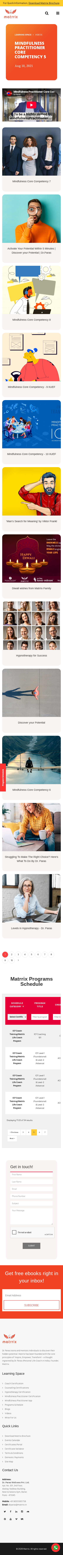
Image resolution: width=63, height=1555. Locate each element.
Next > (12, 1138)
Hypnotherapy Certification (17, 1392)
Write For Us (10, 1417)
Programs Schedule (13, 1405)
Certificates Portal (13, 1444)
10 (12, 960)
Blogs (7, 1409)
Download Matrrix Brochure (44, 3)
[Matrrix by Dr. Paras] (10, 14)
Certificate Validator (14, 1448)
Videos (7, 1413)
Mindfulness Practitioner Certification (22, 1396)
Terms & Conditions (13, 1453)
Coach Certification (13, 1383)
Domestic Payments (14, 1457)
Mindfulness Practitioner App (18, 1400)
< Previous (14, 1132)
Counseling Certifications (16, 1387)
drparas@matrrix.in (18, 1504)
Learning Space (23, 34)
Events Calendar (12, 1440)
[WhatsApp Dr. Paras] (55, 1547)
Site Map (8, 1461)
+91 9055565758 (18, 1501)
